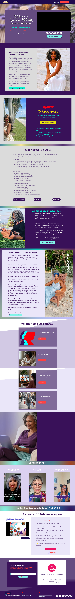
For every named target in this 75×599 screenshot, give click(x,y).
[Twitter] (52, 33)
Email (11, 571)
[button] (4, 2)
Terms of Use (24, 595)
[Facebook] (49, 33)
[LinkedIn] (55, 33)
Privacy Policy (29, 595)
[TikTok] (61, 33)
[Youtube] (58, 33)
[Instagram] (47, 33)
